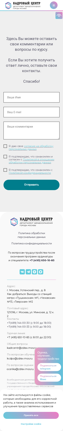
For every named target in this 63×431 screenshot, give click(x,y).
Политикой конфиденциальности (30, 172)
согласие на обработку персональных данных (31, 148)
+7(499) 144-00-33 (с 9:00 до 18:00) (29, 326)
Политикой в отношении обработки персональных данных (31, 161)
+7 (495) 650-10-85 (42, 260)
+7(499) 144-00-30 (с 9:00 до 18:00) (29, 322)
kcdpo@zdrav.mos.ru (20, 358)
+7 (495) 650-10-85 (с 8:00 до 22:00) (29, 337)
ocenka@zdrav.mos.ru (20, 369)
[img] (22, 271)
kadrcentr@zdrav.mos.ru (22, 347)
